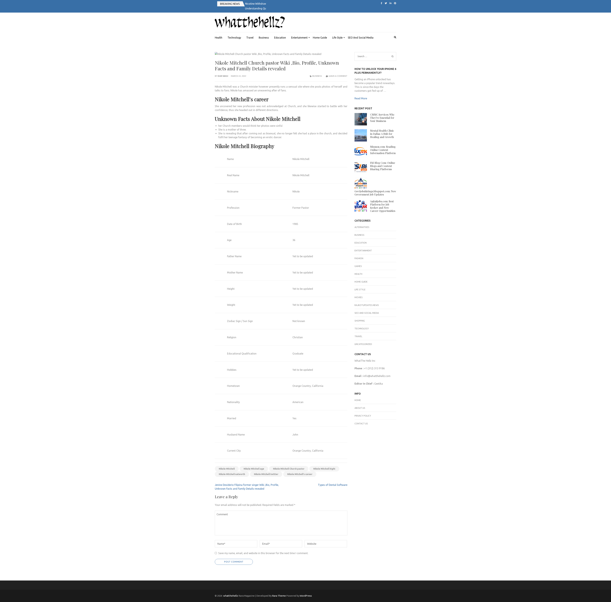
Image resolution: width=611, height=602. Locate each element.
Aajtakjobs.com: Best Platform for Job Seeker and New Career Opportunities (382, 206)
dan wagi (223, 76)
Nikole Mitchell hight (324, 468)
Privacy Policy (363, 415)
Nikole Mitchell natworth (232, 474)
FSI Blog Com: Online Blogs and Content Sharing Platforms (382, 166)
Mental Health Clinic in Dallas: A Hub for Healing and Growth (382, 134)
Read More (361, 98)
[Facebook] (381, 3)
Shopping (360, 320)
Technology (234, 37)
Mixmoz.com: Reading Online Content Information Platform (383, 150)
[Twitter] (386, 3)
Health (218, 37)
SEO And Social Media (360, 37)
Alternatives (362, 227)
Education (280, 37)
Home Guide (320, 37)
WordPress (306, 595)
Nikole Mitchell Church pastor (288, 468)
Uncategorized (363, 344)
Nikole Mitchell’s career (299, 474)
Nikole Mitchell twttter (266, 474)
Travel (249, 37)
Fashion (359, 258)
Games (358, 266)
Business (264, 37)
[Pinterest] (395, 3)
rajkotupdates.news (367, 305)
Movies (359, 297)
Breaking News (230, 3)
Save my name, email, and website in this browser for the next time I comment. (263, 553)
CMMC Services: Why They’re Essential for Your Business (382, 118)
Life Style (337, 37)
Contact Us (361, 423)
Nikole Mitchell (227, 468)
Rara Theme (279, 595)
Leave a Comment (338, 76)
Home (358, 400)
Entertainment (299, 37)
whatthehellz (230, 595)
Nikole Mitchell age (254, 468)
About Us (360, 408)
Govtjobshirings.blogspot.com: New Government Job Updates (375, 193)
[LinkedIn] (390, 3)
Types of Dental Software (332, 484)
